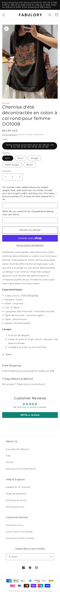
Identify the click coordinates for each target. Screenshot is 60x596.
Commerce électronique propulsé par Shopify (36, 591)
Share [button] (9, 354)
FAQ (8, 455)
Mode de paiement (16, 493)
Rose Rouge (12, 164)
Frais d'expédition (9, 135)
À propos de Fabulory (17, 449)
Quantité (6, 171)
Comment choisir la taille (20, 538)
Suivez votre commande (19, 531)
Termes (10, 462)
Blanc (30, 164)
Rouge (34, 158)
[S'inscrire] (51, 556)
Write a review (30, 415)
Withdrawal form (15, 507)
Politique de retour (16, 500)
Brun (20, 158)
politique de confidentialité (21, 468)
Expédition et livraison (18, 487)
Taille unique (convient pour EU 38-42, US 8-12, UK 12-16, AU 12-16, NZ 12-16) (30, 146)
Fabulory (16, 591)
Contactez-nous (14, 525)
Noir (7, 158)
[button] (3, 15)
